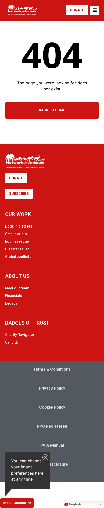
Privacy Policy (52, 388)
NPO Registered (52, 426)
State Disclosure (52, 464)
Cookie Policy (52, 407)
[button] (94, 10)
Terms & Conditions (52, 369)
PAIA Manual (52, 445)
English (74, 504)
